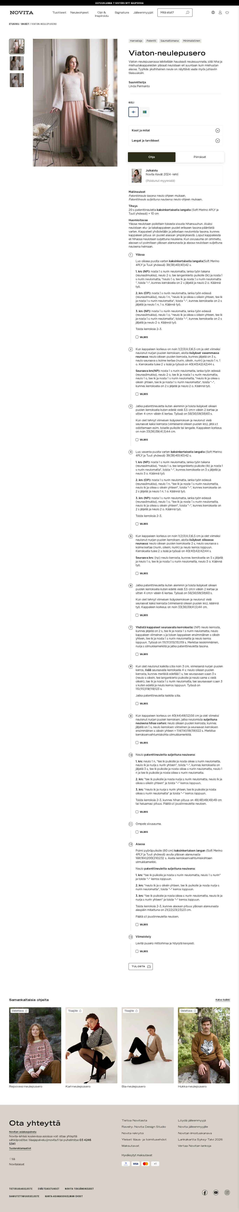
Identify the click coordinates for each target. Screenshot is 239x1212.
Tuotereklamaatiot (20, 1148)
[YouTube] (216, 1192)
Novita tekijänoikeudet (79, 1188)
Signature (122, 12)
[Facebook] (205, 1192)
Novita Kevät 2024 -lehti (162, 174)
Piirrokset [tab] (200, 157)
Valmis (144, 337)
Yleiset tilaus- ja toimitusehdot (144, 1139)
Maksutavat (130, 1145)
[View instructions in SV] (145, 112)
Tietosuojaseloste (20, 1188)
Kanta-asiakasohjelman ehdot (64, 1196)
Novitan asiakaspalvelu (22, 1131)
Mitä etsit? (167, 12)
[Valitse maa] (213, 12)
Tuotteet (59, 12)
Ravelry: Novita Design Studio (144, 1126)
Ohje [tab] (151, 157)
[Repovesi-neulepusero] (35, 1047)
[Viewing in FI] (133, 112)
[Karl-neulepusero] (91, 1047)
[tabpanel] (176, 568)
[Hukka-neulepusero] (204, 1047)
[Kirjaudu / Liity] (220, 12)
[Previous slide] (36, 103)
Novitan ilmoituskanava (195, 1133)
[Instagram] (227, 1192)
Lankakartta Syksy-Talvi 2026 (200, 1139)
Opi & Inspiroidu (102, 14)
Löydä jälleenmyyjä (192, 1120)
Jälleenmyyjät (143, 12)
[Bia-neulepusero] (148, 1047)
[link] (176, 176)
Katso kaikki (223, 999)
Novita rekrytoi (133, 1133)
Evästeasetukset (48, 1188)
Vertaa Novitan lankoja (194, 1145)
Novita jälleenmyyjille (193, 1126)
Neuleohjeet (79, 12)
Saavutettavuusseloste (24, 1196)
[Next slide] (114, 103)
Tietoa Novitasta (134, 1120)
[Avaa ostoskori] (227, 12)
